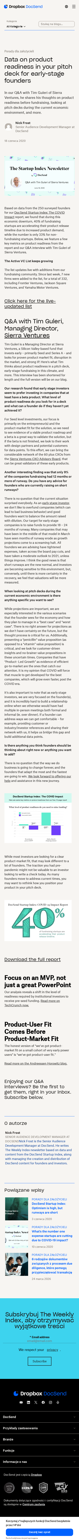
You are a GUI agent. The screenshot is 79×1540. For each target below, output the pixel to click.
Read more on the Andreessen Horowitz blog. (35, 1063)
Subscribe (40, 1361)
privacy (52, 1350)
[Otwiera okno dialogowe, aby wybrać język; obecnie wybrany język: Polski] (66, 6)
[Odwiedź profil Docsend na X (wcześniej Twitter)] (35, 1403)
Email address (39, 1337)
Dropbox (36, 1474)
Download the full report (32, 959)
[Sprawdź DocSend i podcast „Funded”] (57, 1403)
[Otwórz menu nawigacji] (74, 6)
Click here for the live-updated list (30, 303)
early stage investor (55, 503)
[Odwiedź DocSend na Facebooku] (43, 1403)
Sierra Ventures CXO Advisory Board (35, 459)
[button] (39, 1532)
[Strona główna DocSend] (39, 1394)
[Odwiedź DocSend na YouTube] (21, 1403)
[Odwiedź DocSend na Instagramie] (50, 1403)
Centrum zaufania (33, 1504)
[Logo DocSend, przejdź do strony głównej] (22, 6)
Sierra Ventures (27, 335)
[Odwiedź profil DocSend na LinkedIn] (28, 1403)
